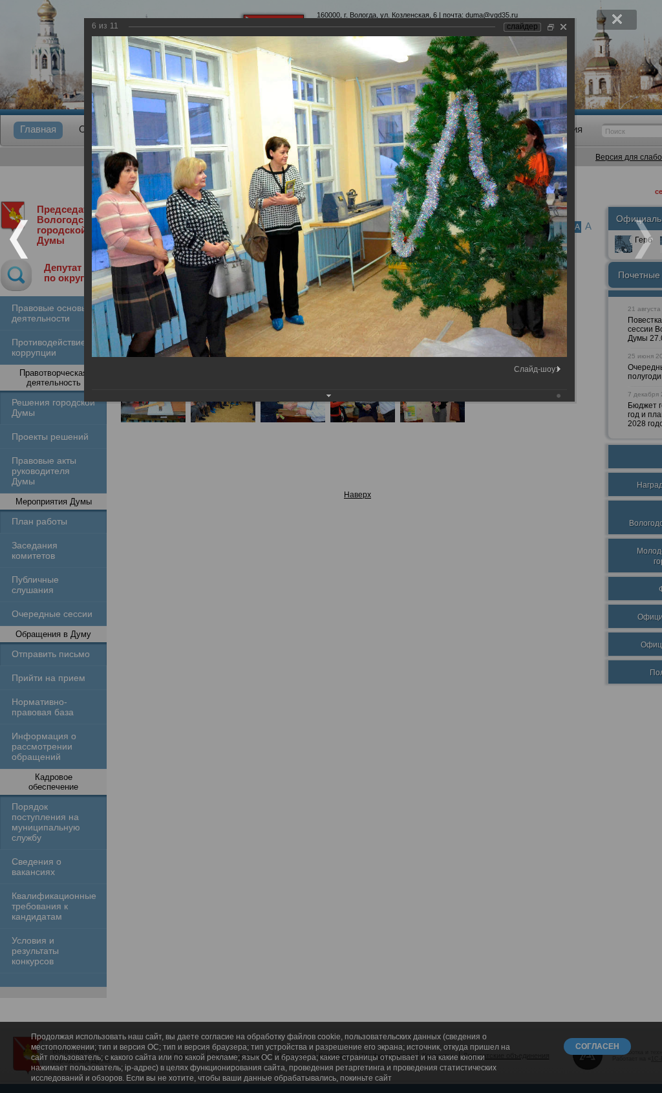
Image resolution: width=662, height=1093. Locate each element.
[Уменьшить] (550, 27)
